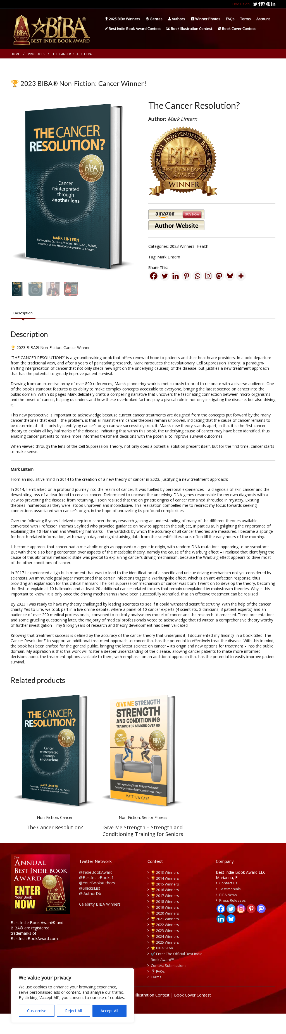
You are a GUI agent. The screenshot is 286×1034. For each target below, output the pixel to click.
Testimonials (230, 888)
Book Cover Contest (238, 28)
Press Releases (232, 900)
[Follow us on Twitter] (255, 3)
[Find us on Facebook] (259, 3)
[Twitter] (165, 276)
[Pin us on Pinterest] (268, 3)
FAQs (230, 18)
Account (263, 18)
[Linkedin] (175, 276)
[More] (241, 276)
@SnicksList (89, 888)
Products (36, 54)
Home (15, 54)
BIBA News (228, 894)
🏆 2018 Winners (165, 901)
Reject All (73, 1010)
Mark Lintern (168, 257)
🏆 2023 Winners (165, 930)
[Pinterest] (186, 276)
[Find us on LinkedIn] (273, 3)
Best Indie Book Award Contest (134, 28)
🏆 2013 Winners (165, 872)
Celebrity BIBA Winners (100, 904)
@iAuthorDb (90, 893)
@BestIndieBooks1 (96, 877)
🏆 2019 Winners (165, 907)
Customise (36, 1010)
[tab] (23, 313)
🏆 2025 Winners (165, 942)
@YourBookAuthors (97, 882)
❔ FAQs (158, 971)
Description (23, 312)
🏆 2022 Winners (165, 924)
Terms (245, 18)
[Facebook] (154, 276)
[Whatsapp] (197, 276)
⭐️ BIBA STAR (162, 947)
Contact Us (228, 882)
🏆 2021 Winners (165, 918)
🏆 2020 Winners (165, 913)
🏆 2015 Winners (165, 884)
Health (202, 246)
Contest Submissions (169, 965)
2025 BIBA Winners (124, 18)
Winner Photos (207, 18)
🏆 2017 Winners (165, 895)
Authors (178, 18)
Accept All (109, 1010)
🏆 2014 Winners (165, 878)
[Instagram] (208, 276)
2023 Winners (182, 246)
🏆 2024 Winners (165, 936)
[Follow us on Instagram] (263, 3)
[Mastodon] (219, 276)
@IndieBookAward (96, 872)
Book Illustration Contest (191, 28)
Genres (156, 18)
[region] (72, 995)
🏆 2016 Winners (165, 889)
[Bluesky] (230, 276)
